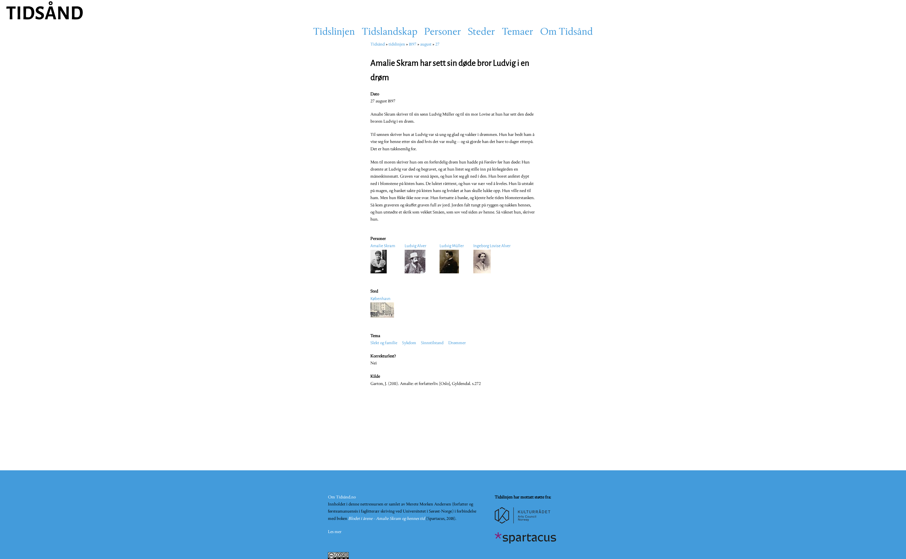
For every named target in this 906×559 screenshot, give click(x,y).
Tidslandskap (389, 32)
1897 (412, 44)
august (426, 44)
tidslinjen (397, 44)
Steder (481, 32)
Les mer (335, 532)
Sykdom (409, 343)
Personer (442, 32)
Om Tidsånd (566, 32)
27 (437, 44)
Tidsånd (377, 44)
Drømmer (457, 343)
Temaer (517, 32)
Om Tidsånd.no (342, 497)
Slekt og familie (383, 343)
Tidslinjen (334, 32)
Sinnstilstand (432, 343)
